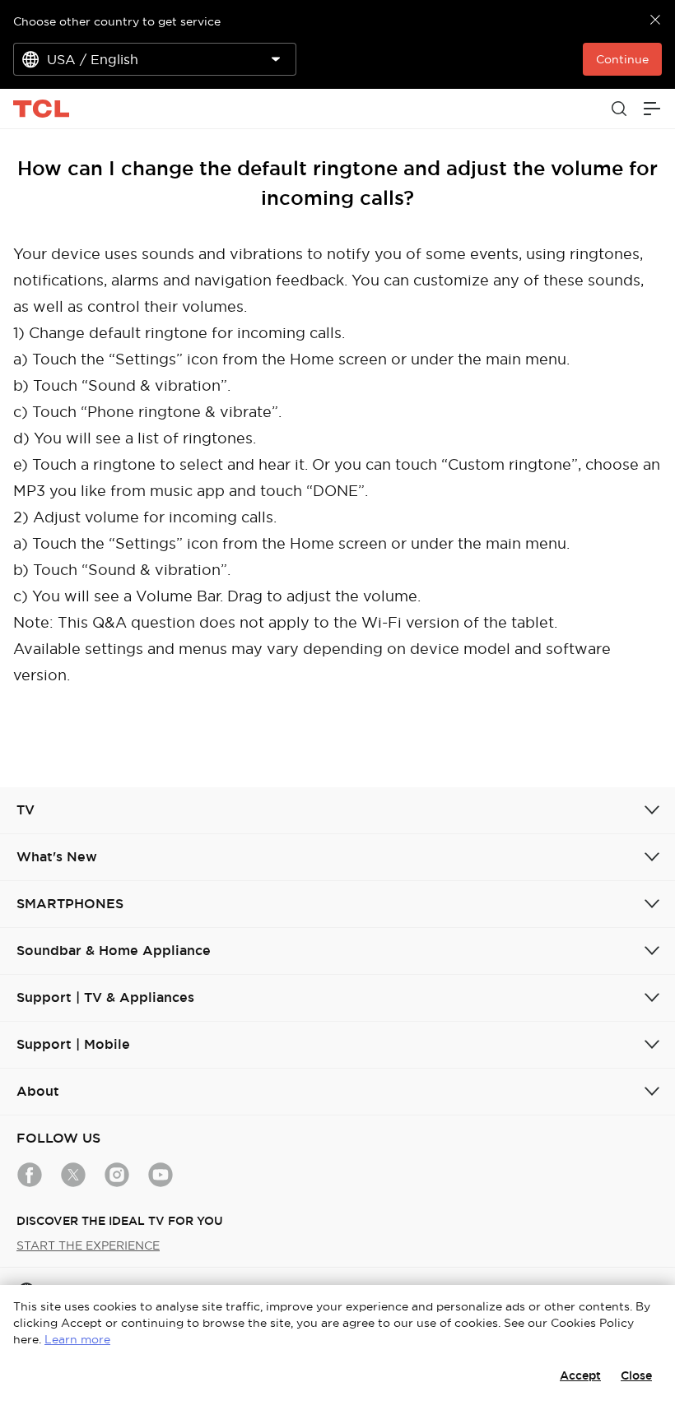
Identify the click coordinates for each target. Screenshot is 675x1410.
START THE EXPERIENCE (88, 1245)
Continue (622, 59)
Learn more (77, 1339)
